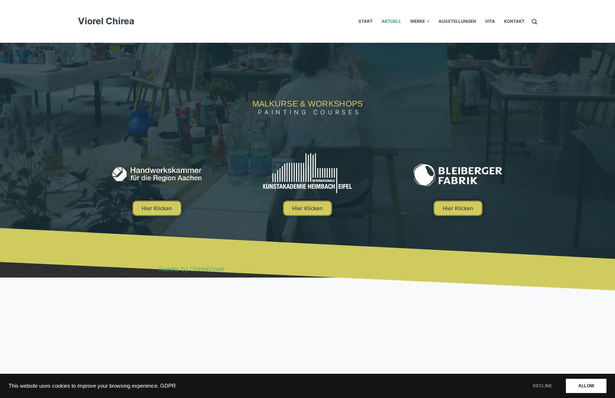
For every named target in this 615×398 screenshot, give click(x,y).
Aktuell (391, 21)
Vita (490, 21)
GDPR (168, 386)
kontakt (514, 21)
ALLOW (586, 385)
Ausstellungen (457, 21)
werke (417, 21)
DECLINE (542, 385)
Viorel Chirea (106, 21)
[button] (157, 208)
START (365, 21)
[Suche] (534, 21)
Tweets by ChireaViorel (191, 269)
